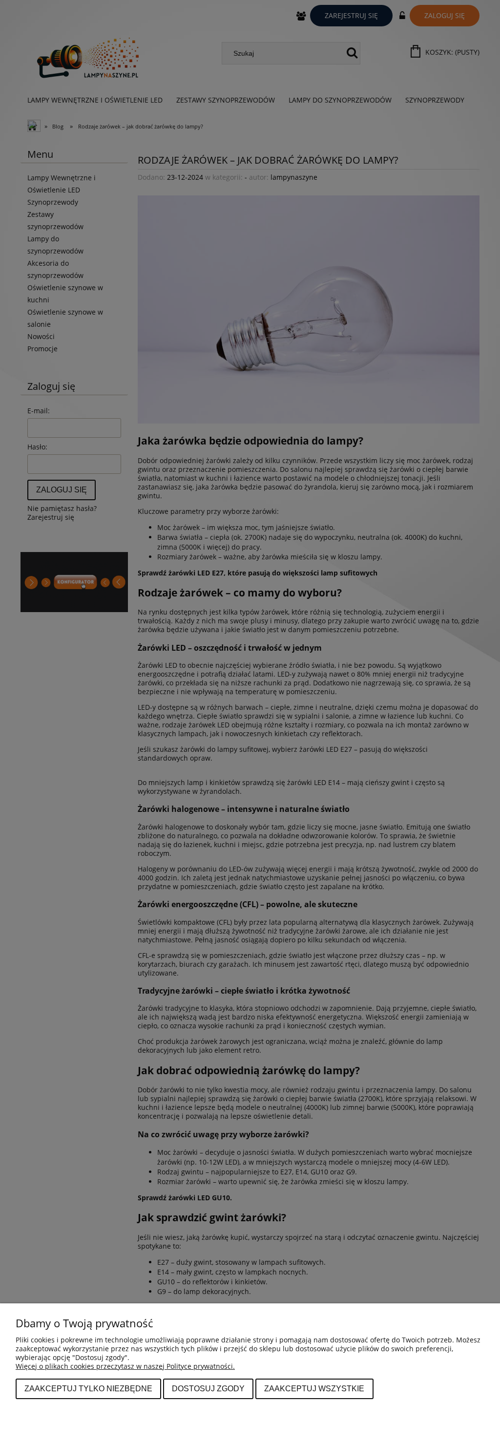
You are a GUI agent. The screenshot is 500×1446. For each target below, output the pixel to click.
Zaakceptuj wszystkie (314, 1388)
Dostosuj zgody (208, 1388)
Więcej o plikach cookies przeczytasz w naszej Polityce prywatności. (125, 1366)
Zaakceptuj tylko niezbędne (88, 1388)
